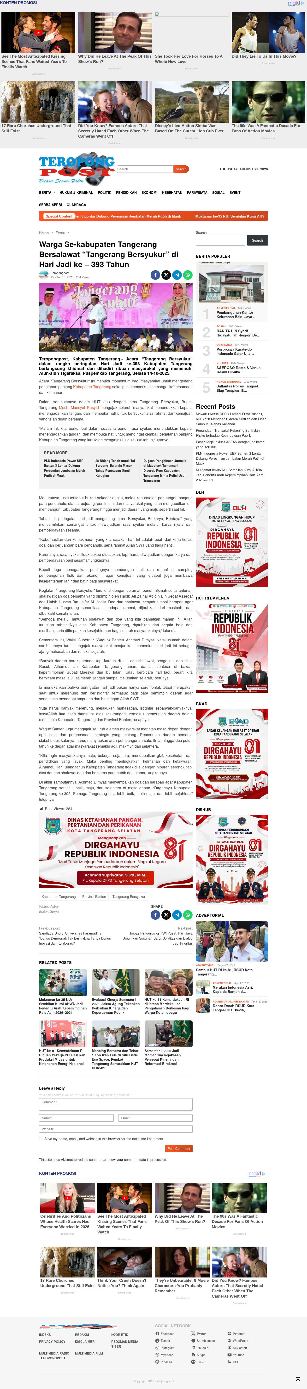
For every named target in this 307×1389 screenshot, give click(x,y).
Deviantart (240, 1347)
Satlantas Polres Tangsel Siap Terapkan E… (237, 388)
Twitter (201, 1333)
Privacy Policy (52, 1341)
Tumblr (165, 1340)
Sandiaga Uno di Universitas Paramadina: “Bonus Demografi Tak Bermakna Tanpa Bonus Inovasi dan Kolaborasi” (75, 936)
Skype (201, 1354)
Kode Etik (119, 1334)
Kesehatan (241, 1001)
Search (181, 169)
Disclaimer (84, 1341)
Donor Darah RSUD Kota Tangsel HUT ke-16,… (233, 1007)
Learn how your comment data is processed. (133, 1159)
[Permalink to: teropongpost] (44, 274)
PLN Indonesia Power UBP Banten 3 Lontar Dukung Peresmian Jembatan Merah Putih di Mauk (64, 468)
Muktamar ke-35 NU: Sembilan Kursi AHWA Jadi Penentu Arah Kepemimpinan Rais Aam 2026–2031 (194, 216)
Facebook (167, 1333)
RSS (236, 1362)
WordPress (240, 1340)
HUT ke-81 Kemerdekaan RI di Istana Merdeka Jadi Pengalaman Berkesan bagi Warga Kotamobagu (167, 1006)
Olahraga (224, 345)
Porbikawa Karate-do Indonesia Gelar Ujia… (235, 351)
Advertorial (226, 308)
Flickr (200, 1362)
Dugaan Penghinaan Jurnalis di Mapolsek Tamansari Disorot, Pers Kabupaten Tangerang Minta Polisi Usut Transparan (164, 470)
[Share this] (155, 275)
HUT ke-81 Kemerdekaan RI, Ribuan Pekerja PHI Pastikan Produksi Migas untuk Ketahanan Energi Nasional (62, 1057)
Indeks (45, 1334)
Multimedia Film (89, 1353)
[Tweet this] (166, 275)
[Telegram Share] (177, 275)
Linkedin (202, 1347)
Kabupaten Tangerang (92, 386)
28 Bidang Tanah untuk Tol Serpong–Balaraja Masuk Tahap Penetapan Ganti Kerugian (115, 468)
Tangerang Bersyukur (128, 896)
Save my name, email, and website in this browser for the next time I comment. (104, 1138)
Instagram (168, 1347)
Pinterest (239, 1333)
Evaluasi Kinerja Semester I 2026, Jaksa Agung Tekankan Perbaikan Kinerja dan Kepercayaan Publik (116, 1006)
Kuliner (222, 363)
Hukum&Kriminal (229, 381)
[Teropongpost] (77, 168)
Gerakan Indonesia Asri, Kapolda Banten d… (233, 989)
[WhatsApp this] (188, 275)
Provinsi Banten (94, 896)
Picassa (166, 1362)
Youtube (238, 1354)
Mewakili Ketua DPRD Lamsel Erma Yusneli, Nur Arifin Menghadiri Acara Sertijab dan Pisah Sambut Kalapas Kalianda (231, 418)
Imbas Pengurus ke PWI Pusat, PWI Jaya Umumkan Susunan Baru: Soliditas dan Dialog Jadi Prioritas (158, 936)
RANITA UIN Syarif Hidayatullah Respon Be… (238, 333)
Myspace (167, 1354)
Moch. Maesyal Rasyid (79, 407)
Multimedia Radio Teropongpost (54, 1355)
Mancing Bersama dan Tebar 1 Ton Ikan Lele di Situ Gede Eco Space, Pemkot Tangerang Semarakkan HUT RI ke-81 (115, 1059)
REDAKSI (82, 1334)
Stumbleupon (206, 1340)
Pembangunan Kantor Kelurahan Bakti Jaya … (237, 314)
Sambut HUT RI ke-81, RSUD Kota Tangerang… (224, 971)
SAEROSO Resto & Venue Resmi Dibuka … (238, 369)
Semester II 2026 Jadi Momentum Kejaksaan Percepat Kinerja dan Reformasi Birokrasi (163, 1057)
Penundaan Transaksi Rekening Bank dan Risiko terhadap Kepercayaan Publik (228, 433)
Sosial (221, 326)
